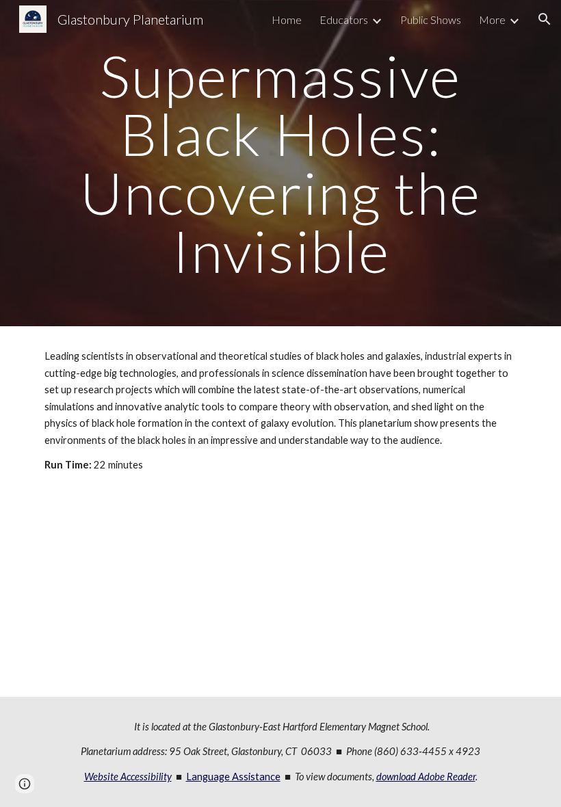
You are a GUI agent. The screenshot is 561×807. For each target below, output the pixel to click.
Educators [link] (343, 19)
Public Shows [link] (430, 19)
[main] (280, 163)
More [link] (492, 19)
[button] (544, 19)
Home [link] (287, 19)
